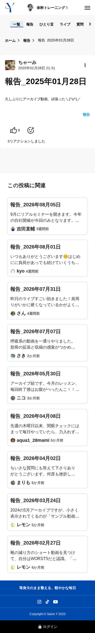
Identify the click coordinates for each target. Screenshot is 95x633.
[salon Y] (10, 8)
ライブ (65, 24)
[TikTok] (47, 601)
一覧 (16, 24)
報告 (29, 24)
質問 (80, 24)
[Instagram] (39, 601)
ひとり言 (47, 24)
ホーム (10, 40)
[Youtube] (55, 601)
